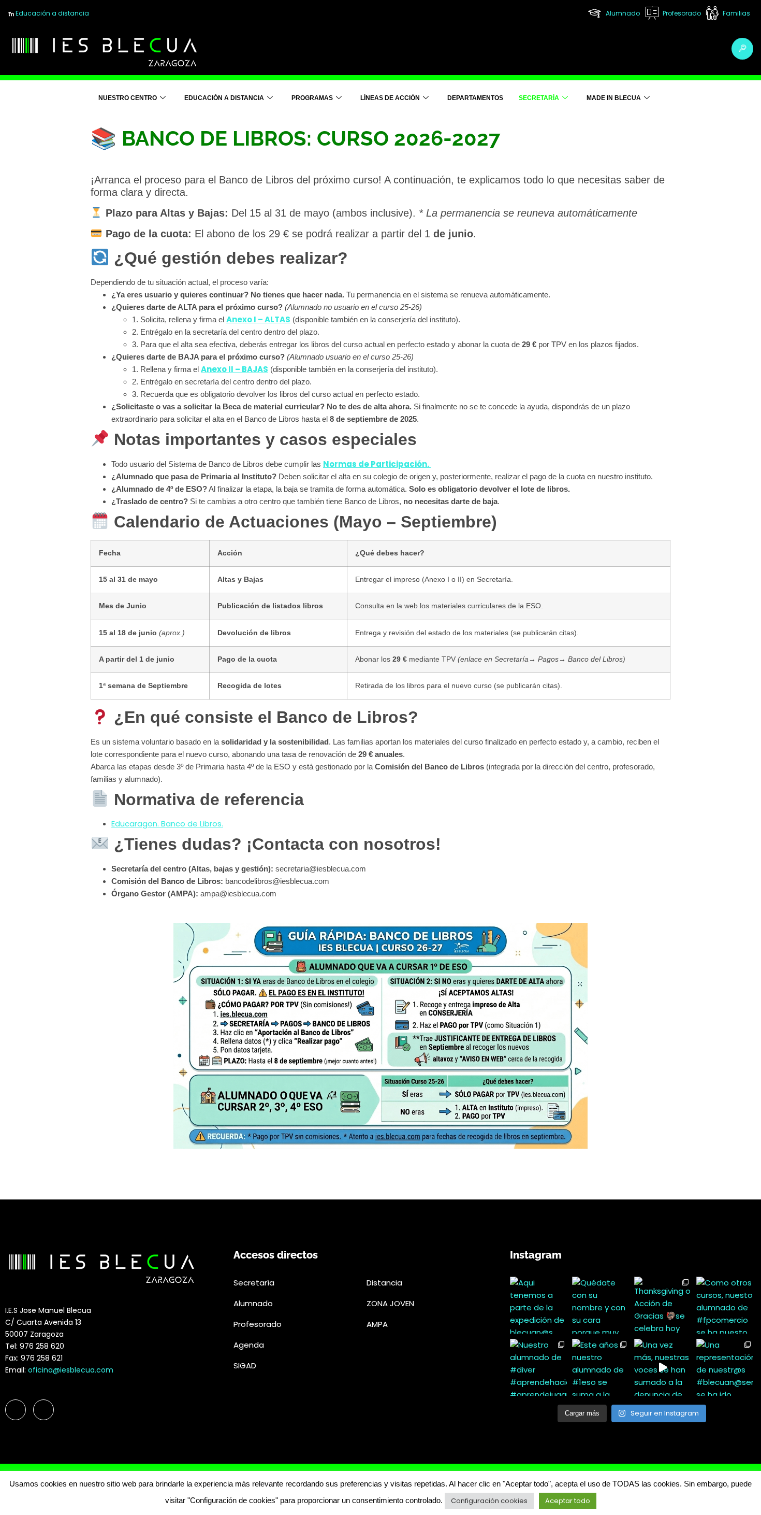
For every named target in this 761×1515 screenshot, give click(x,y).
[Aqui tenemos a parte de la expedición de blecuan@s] (538, 1305)
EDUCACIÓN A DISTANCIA (224, 98)
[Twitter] (15, 1409)
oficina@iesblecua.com (70, 1370)
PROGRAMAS (312, 98)
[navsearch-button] (742, 49)
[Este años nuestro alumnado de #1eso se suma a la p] (600, 1367)
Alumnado (622, 13)
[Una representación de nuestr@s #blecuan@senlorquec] (724, 1367)
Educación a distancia (51, 13)
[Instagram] (43, 1409)
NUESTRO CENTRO (127, 98)
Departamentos (475, 98)
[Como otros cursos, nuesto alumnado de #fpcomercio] (724, 1305)
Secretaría (539, 98)
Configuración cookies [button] (489, 1501)
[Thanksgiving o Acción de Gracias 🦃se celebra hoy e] (662, 1305)
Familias (735, 13)
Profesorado (681, 13)
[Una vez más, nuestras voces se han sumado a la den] (662, 1367)
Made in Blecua (614, 98)
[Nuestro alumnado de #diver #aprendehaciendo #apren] (538, 1367)
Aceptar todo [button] (567, 1501)
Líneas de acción (390, 98)
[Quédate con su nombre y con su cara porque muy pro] (600, 1305)
